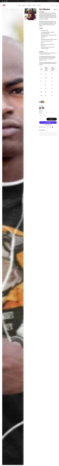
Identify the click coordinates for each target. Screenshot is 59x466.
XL (53, 112)
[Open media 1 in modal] (13, 236)
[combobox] (52, 1)
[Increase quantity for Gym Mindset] (45, 119)
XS (40, 112)
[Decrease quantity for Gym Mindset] (40, 119)
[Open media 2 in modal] (30, 14)
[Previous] (18, 1)
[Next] (41, 1)
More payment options (48, 124)
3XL (44, 115)
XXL (40, 115)
